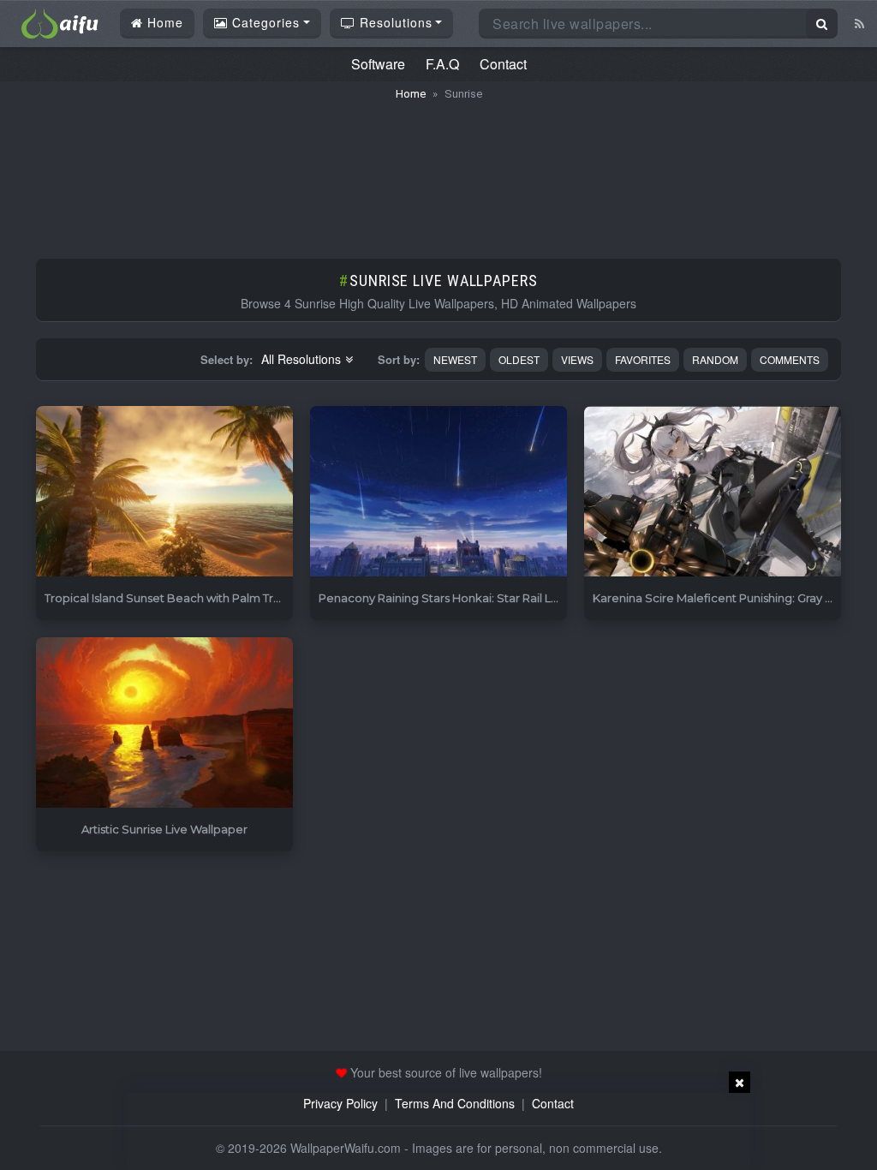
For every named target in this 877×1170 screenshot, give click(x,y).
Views (577, 359)
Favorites (643, 359)
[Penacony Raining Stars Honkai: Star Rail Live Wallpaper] (438, 492)
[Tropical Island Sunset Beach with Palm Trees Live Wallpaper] (164, 492)
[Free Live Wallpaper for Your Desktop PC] (59, 21)
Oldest (519, 359)
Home (163, 22)
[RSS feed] (859, 23)
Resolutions (394, 22)
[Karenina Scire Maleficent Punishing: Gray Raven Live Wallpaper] (712, 492)
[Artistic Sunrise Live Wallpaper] (164, 723)
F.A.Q (442, 64)
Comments (790, 359)
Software (378, 64)
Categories (264, 22)
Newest (455, 359)
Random (715, 359)
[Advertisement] (438, 171)
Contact (503, 64)
